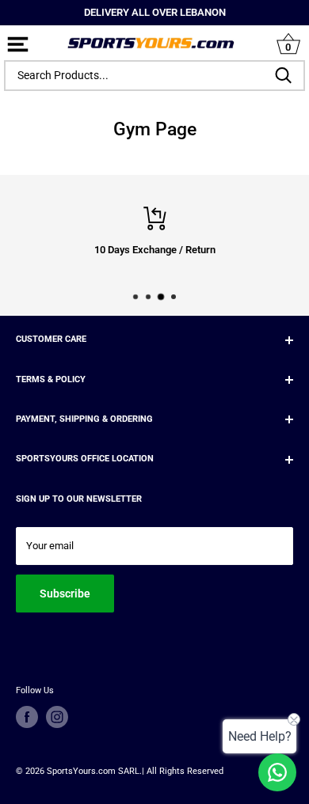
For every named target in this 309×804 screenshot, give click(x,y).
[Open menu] (18, 45)
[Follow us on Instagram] (57, 717)
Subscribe (65, 593)
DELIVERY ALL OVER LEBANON (155, 12)
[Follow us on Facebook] (27, 717)
